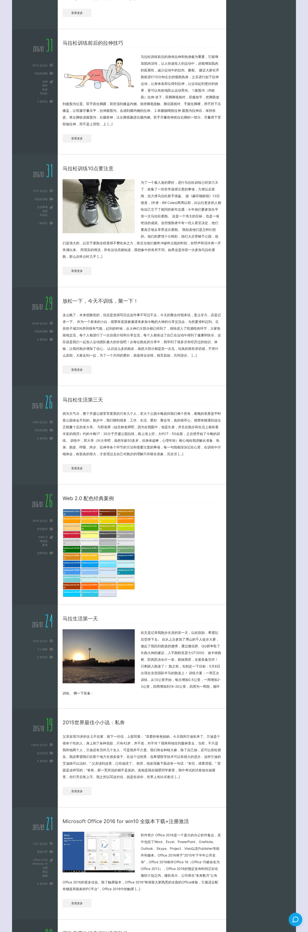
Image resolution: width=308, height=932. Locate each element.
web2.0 (43, 537)
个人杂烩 (42, 649)
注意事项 (42, 207)
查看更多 (77, 13)
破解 (45, 875)
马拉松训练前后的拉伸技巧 (93, 43)
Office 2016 (40, 860)
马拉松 (44, 93)
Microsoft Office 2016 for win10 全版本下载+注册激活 (126, 821)
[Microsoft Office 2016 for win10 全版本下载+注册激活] (99, 852)
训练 (45, 211)
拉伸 (45, 81)
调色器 (44, 541)
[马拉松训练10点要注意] (99, 206)
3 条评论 (42, 101)
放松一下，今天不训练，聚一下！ (100, 301)
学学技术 (42, 529)
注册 (45, 867)
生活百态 (42, 753)
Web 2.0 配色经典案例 (88, 498)
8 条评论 (42, 339)
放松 (45, 85)
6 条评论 (42, 438)
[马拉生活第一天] (99, 656)
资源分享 (42, 851)
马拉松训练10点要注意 (88, 168)
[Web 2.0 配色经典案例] (99, 553)
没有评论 (42, 553)
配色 (45, 545)
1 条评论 (43, 223)
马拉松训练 (41, 73)
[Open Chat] (295, 919)
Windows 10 (40, 863)
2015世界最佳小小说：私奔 (94, 722)
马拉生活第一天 (80, 619)
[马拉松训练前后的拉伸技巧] (99, 74)
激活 (45, 871)
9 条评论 (42, 657)
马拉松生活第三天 (83, 400)
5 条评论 (42, 883)
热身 (45, 89)
